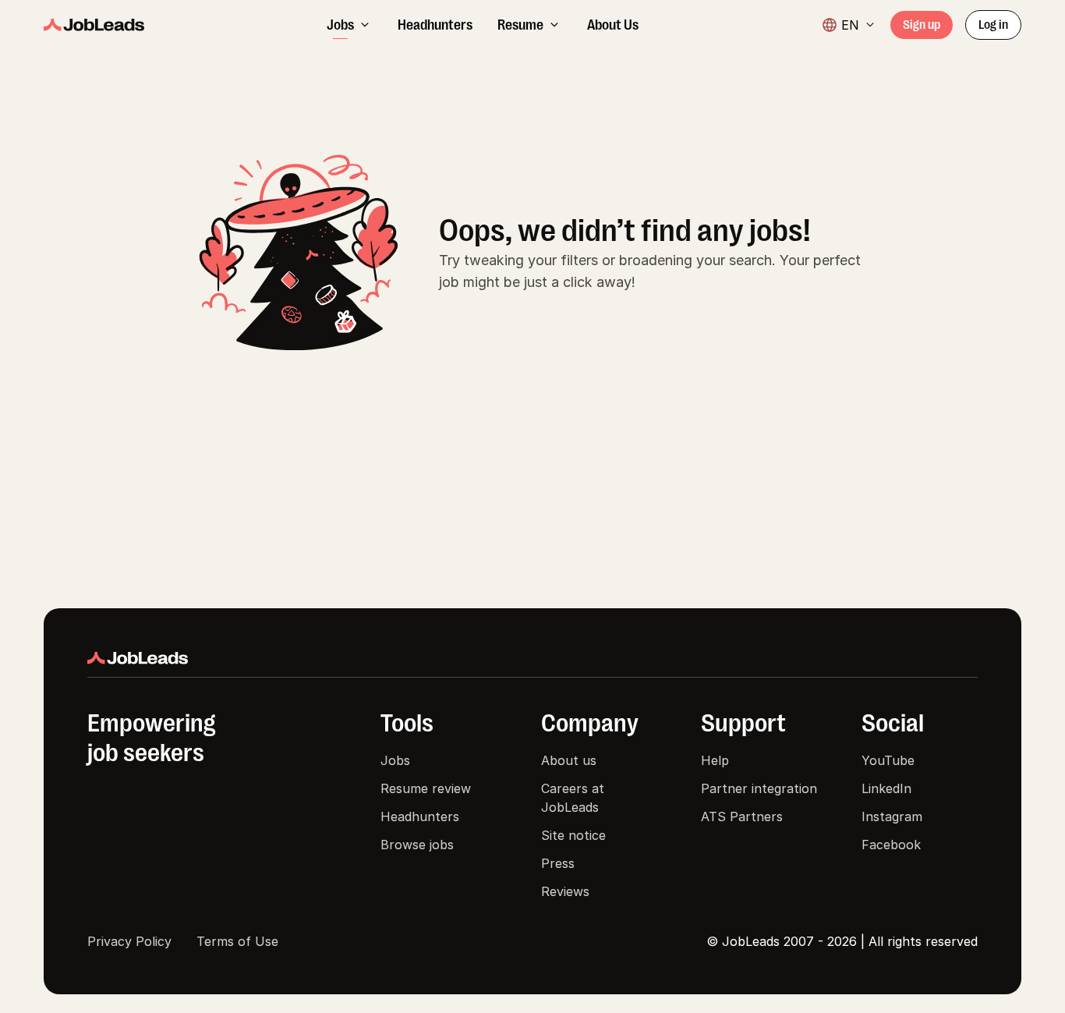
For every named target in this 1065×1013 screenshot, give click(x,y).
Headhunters (419, 816)
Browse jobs (417, 844)
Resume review (425, 788)
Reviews (565, 891)
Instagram (892, 816)
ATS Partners (742, 816)
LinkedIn (886, 788)
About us (568, 760)
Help (715, 760)
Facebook (891, 844)
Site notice (573, 835)
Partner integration (759, 788)
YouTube (888, 760)
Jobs (395, 760)
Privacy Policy (129, 941)
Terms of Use (237, 941)
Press (558, 863)
